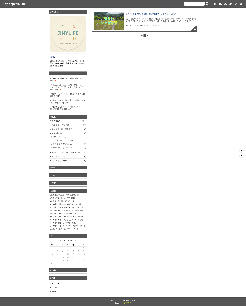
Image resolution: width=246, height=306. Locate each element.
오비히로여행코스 (57, 195)
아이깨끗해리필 (71, 213)
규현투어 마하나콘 (72, 229)
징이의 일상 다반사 (69, 161)
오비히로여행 (68, 210)
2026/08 (68, 240)
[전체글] (220, 4)
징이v (120, 300)
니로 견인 (79, 220)
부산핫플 (68, 217)
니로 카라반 (78, 217)
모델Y (79, 204)
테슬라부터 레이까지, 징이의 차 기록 (69, 152)
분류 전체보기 (68, 121)
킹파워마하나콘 (80, 226)
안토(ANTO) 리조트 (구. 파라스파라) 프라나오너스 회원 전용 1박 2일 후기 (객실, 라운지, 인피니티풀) (67, 87)
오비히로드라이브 (57, 226)
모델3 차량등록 (56, 229)
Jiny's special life (14, 4)
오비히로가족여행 (68, 198)
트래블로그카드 (79, 207)
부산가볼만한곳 (57, 217)
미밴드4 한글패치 (73, 195)
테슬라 (69, 226)
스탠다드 (54, 207)
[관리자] (235, 4)
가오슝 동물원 (65, 207)
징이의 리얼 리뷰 (69, 156)
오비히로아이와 (57, 220)
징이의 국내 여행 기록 (69, 125)
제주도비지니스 (57, 213)
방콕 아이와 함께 (57, 201)
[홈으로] (215, 4)
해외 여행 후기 (69, 133)
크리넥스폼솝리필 (57, 223)
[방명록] (225, 4)
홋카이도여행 (56, 210)
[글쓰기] (230, 4)
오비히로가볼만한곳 (58, 204)
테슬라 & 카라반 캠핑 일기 (136, 25)
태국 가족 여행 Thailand (69, 148)
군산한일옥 (69, 220)
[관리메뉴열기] (241, 150)
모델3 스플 (70, 201)
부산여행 (71, 204)
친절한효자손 (127, 303)
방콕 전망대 (80, 210)
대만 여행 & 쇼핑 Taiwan (69, 144)
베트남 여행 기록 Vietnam (69, 140)
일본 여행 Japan (69, 137)
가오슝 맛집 (55, 198)
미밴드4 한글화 (72, 223)
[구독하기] (241, 155)
